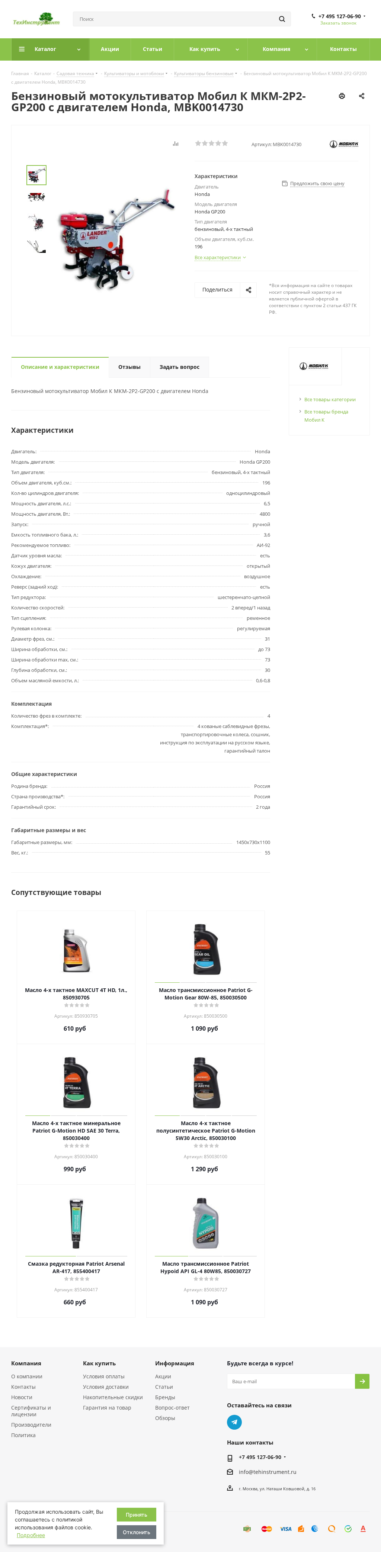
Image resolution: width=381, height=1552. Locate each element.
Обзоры (165, 1417)
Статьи (164, 1386)
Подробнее (31, 1535)
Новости (21, 1397)
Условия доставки (106, 1386)
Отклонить (136, 1532)
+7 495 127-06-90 (339, 16)
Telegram (234, 1422)
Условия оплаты (104, 1376)
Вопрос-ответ (172, 1407)
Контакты (23, 1386)
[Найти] (282, 19)
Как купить (99, 1363)
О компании (26, 1376)
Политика (23, 1435)
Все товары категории (330, 399)
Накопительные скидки (113, 1397)
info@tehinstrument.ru (268, 1471)
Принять (136, 1514)
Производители (31, 1424)
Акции (163, 1376)
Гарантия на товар (107, 1407)
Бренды (165, 1397)
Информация (174, 1363)
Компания (26, 1363)
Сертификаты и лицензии (31, 1411)
